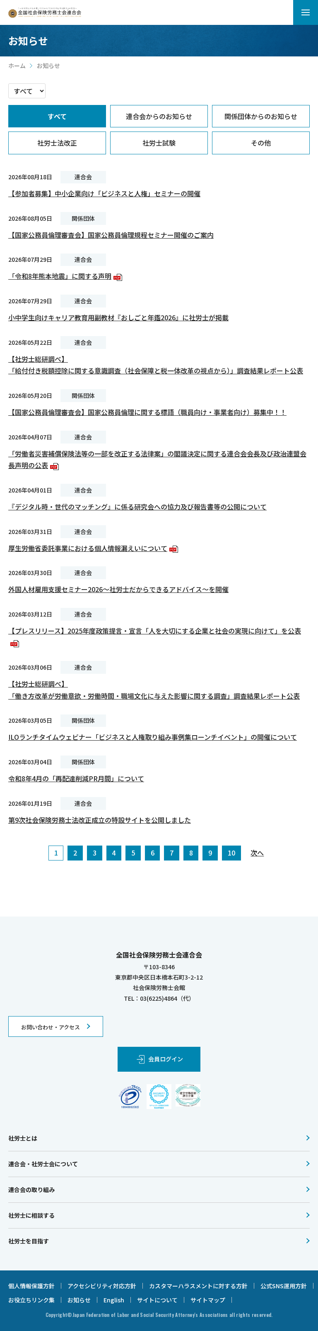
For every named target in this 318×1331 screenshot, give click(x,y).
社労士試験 (159, 143)
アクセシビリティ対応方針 (101, 1286)
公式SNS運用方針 (283, 1286)
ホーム (17, 65)
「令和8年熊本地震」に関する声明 (64, 276)
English (114, 1300)
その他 (261, 143)
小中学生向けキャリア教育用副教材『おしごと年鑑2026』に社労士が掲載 (118, 317)
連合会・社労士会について (43, 1164)
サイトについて (157, 1300)
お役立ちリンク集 (31, 1300)
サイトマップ (207, 1300)
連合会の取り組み (31, 1189)
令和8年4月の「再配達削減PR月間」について (76, 778)
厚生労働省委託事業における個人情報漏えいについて (92, 548)
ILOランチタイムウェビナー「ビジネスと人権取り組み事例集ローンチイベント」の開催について (152, 737)
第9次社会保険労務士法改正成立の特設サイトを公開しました (99, 820)
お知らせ (79, 1300)
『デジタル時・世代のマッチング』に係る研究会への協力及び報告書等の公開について (137, 507)
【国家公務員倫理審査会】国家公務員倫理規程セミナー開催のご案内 (111, 235)
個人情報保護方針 (31, 1286)
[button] (305, 12)
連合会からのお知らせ (159, 116)
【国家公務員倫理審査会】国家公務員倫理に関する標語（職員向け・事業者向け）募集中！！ (147, 412)
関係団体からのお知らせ (260, 116)
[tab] (57, 116)
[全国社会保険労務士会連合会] (44, 12)
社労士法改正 (57, 143)
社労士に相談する (31, 1215)
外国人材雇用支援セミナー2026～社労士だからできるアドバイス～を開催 (118, 589)
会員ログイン (165, 1059)
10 (231, 853)
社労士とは (22, 1138)
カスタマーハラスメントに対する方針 (198, 1286)
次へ (257, 853)
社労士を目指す (28, 1241)
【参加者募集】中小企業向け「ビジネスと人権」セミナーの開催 (104, 193)
